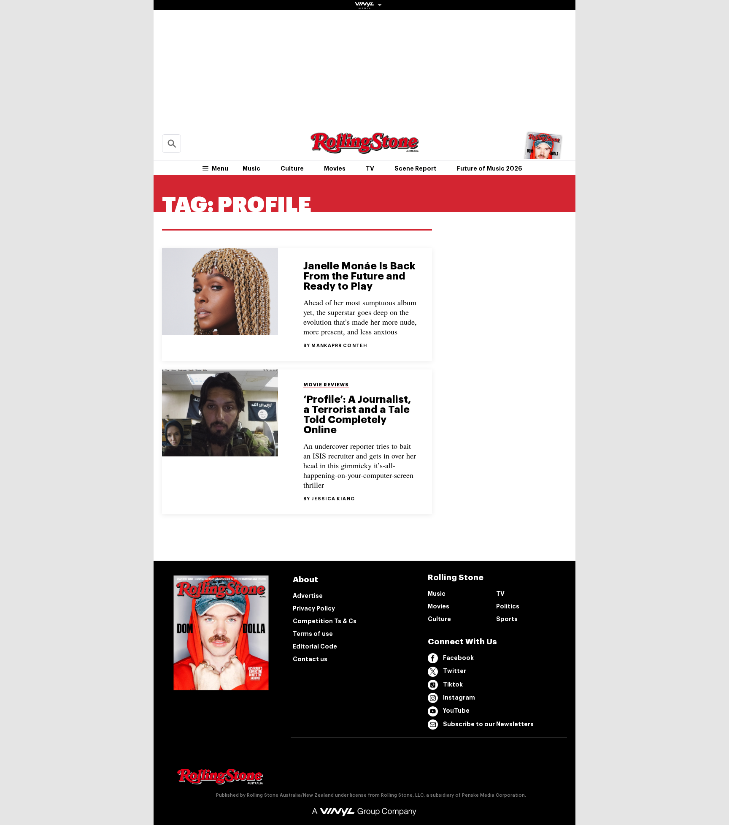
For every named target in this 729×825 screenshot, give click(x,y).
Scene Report (415, 168)
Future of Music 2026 (489, 168)
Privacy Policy (314, 608)
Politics (507, 606)
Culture (292, 168)
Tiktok (453, 684)
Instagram (459, 697)
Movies (335, 168)
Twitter (454, 671)
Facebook (458, 658)
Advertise (308, 596)
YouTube (456, 711)
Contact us (310, 659)
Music (251, 168)
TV (370, 168)
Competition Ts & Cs (324, 621)
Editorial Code (315, 646)
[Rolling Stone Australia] (364, 149)
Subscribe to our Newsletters (488, 724)
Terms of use (313, 634)
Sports (507, 619)
